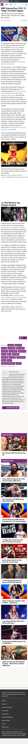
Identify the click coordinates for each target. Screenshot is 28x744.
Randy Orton (18, 345)
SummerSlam (14, 47)
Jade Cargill (12, 357)
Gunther (4, 360)
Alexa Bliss (5, 351)
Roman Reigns (20, 348)
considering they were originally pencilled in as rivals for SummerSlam (13, 297)
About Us (4, 700)
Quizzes (17, 1)
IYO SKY (9, 360)
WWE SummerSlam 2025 (8, 363)
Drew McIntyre (13, 351)
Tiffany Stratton (21, 357)
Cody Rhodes (11, 348)
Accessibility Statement (7, 717)
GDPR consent (5, 727)
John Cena (11, 345)
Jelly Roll (18, 363)
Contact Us (4, 704)
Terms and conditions (7, 707)
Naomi (9, 354)
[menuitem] (4, 1)
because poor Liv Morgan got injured (13, 227)
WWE (23, 45)
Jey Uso (4, 354)
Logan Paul (4, 357)
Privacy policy (5, 710)
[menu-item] (6, 4)
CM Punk (4, 348)
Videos (11, 1)
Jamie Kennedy (7, 20)
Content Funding (6, 720)
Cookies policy (5, 714)
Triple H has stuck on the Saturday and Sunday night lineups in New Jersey (13, 93)
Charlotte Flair (22, 351)
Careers (4, 723)
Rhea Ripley (16, 354)
